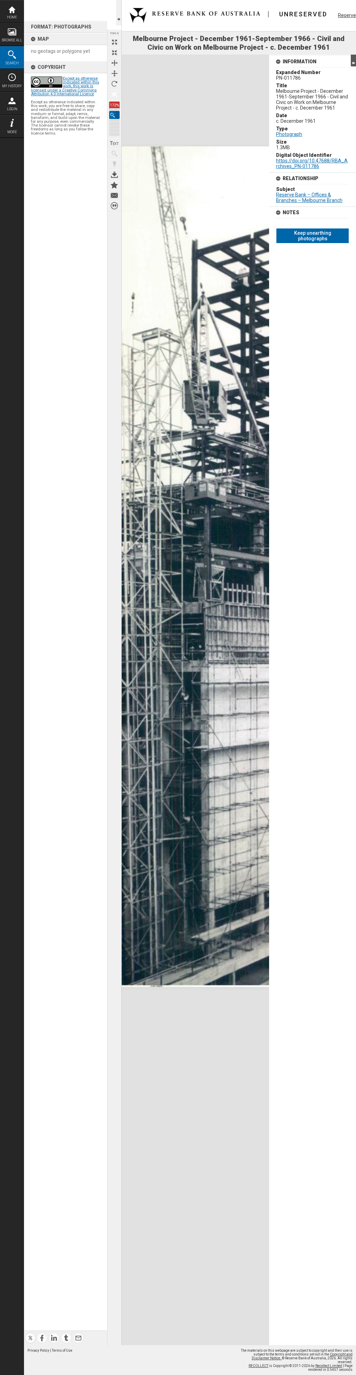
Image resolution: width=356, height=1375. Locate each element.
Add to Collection (114, 185)
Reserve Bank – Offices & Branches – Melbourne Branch (309, 197)
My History (12, 86)
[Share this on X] (30, 1334)
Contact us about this (114, 195)
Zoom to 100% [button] (114, 94)
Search (12, 63)
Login (12, 109)
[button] (114, 115)
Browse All (12, 40)
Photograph (289, 134)
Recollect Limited (328, 1366)
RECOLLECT (258, 1366)
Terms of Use (62, 1350)
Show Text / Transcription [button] (114, 143)
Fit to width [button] (114, 63)
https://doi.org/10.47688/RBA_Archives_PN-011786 (312, 163)
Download (114, 174)
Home (12, 17)
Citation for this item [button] (114, 206)
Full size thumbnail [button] (114, 42)
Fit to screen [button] (114, 52)
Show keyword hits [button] (114, 153)
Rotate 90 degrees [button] (114, 84)
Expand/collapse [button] (353, 60)
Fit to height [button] (114, 73)
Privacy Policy (38, 1350)
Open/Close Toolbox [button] (118, 12)
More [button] (12, 132)
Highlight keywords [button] (114, 164)
